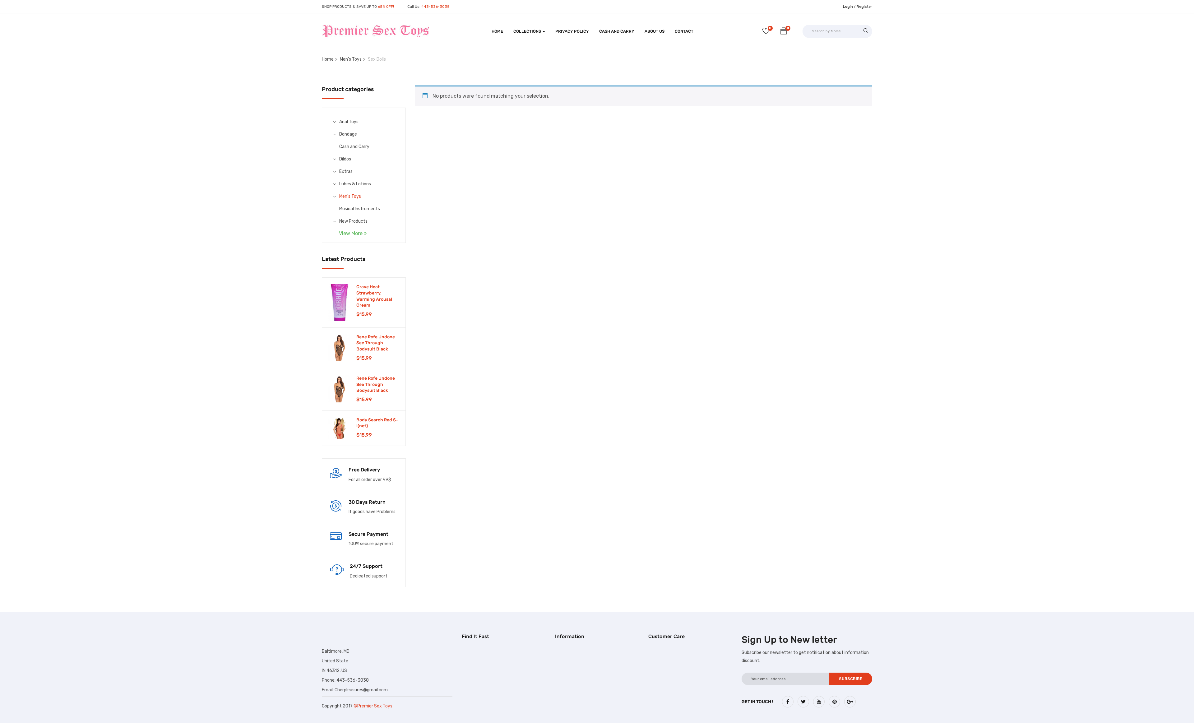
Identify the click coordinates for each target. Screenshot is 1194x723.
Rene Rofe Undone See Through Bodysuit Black (375, 343)
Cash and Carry (616, 31)
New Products (353, 221)
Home (497, 31)
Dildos (345, 159)
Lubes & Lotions (355, 184)
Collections (527, 31)
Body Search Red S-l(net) (377, 423)
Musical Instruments (359, 208)
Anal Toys (349, 121)
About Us (654, 31)
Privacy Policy (572, 31)
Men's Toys (351, 59)
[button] (783, 32)
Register (864, 6)
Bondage (348, 134)
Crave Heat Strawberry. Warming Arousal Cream (374, 296)
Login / (849, 6)
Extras (346, 171)
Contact (684, 31)
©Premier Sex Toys (373, 706)
